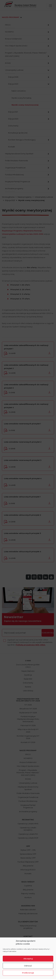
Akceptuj (28, 958)
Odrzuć (28, 965)
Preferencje (28, 973)
